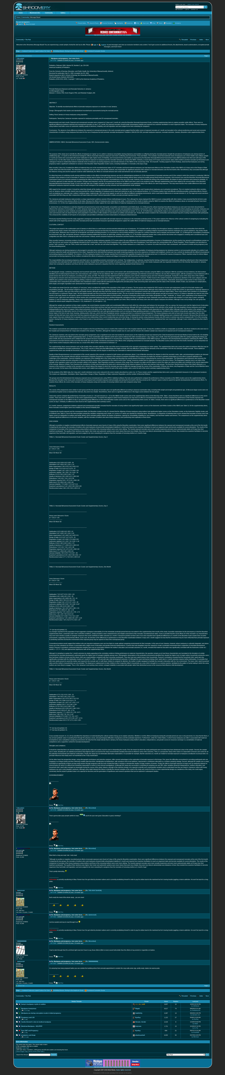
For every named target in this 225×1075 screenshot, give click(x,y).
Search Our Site (180, 4)
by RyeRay (195, 1019)
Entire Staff (26, 1048)
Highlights (120, 23)
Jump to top (21, 985)
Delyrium (138, 1026)
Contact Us (194, 9)
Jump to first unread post (25, 56)
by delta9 (195, 1023)
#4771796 (53, 892)
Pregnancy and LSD (28, 1017)
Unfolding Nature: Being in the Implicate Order (68, 51)
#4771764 (53, 60)
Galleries (130, 23)
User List (146, 23)
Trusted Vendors (107, 23)
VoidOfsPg (138, 1013)
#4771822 (53, 963)
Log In (187, 9)
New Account (179, 9)
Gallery (63, 13)
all (28, 1010)
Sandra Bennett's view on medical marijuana (36, 1022)
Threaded (184, 40)
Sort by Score (32, 1051)
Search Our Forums (193, 4)
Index (201, 40)
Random (169, 23)
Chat (153, 23)
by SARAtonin (195, 1006)
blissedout (91, 808)
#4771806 (53, 943)
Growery (178, 23)
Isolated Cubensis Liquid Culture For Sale (36, 51)
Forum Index (82, 23)
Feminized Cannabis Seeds (96, 51)
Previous (193, 40)
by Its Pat (195, 1028)
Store (161, 23)
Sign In (20, 24)
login (94, 45)
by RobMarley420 (195, 1010)
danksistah (92, 915)
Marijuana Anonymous (28, 1008)
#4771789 (53, 810)
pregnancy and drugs (28, 1035)
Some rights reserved (123, 1070)
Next (207, 40)
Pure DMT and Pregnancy (29, 1030)
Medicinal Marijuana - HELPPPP (31, 1026)
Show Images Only (22, 1051)
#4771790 (53, 850)
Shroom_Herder (140, 1022)
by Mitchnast (195, 1037)
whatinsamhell (140, 1035)
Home (21, 13)
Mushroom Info (35, 13)
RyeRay (138, 1017)
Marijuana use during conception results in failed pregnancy (41, 1013)
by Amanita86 (195, 1032)
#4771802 (53, 917)
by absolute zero (195, 1015)
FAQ (137, 23)
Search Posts (94, 23)
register (103, 45)
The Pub (28, 40)
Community (49, 13)
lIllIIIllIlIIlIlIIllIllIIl (93, 961)
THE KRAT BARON (94, 890)
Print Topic (40, 1051)
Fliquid (137, 1008)
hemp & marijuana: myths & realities (33, 1004)
